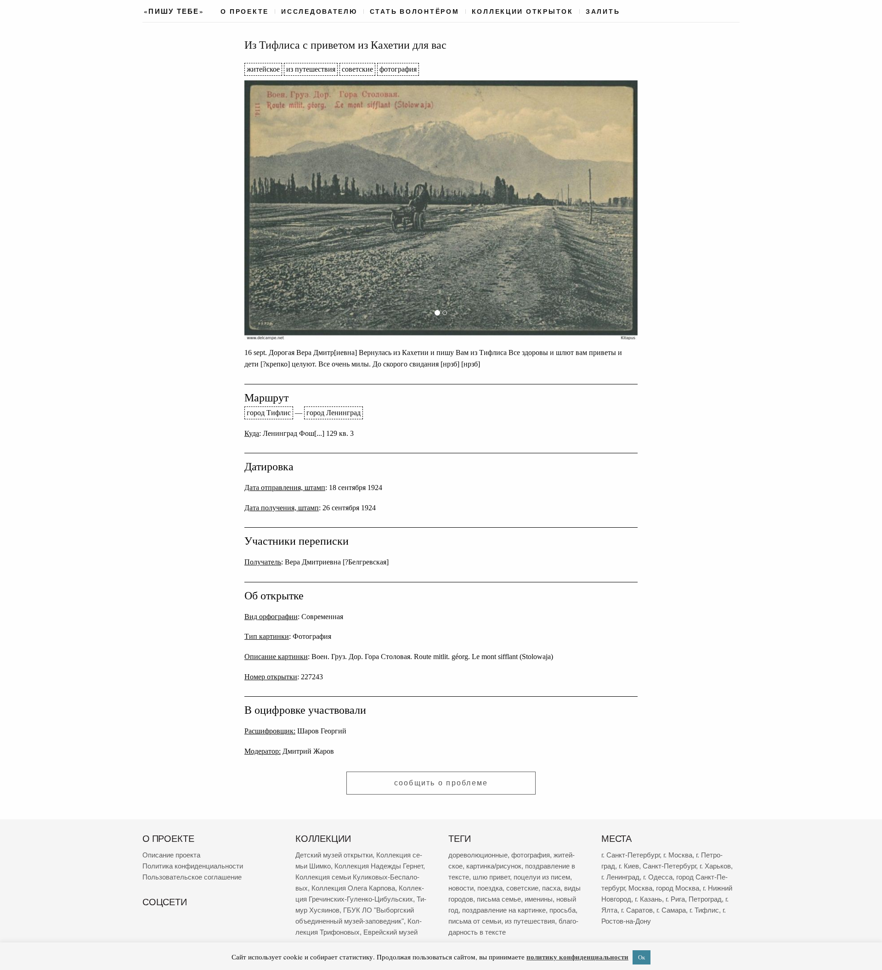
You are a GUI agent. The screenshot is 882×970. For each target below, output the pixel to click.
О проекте (244, 11)
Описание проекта (171, 855)
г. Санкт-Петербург (630, 855)
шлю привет (491, 877)
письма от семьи (474, 921)
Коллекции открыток (522, 11)
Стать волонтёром (414, 11)
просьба (562, 910)
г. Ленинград (620, 877)
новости (461, 888)
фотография (398, 69)
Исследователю (319, 11)
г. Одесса (658, 877)
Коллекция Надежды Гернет (378, 866)
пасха (551, 888)
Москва (640, 888)
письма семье (499, 899)
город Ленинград (333, 413)
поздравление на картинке (504, 910)
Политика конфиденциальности (192, 866)
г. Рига (675, 899)
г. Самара (671, 910)
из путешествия (310, 69)
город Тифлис (269, 413)
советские (357, 69)
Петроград (705, 899)
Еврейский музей (390, 932)
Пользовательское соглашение (192, 877)
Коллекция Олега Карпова (353, 888)
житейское (263, 69)
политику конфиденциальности (577, 957)
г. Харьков (715, 866)
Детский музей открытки (334, 855)
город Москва (677, 888)
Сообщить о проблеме (441, 783)
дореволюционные (478, 855)
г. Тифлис (704, 910)
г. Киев (629, 866)
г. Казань (648, 899)
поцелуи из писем (542, 877)
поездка (490, 888)
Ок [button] (641, 957)
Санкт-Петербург (669, 866)
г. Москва (677, 855)
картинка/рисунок (493, 866)
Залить (603, 11)
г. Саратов (637, 910)
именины (539, 899)
